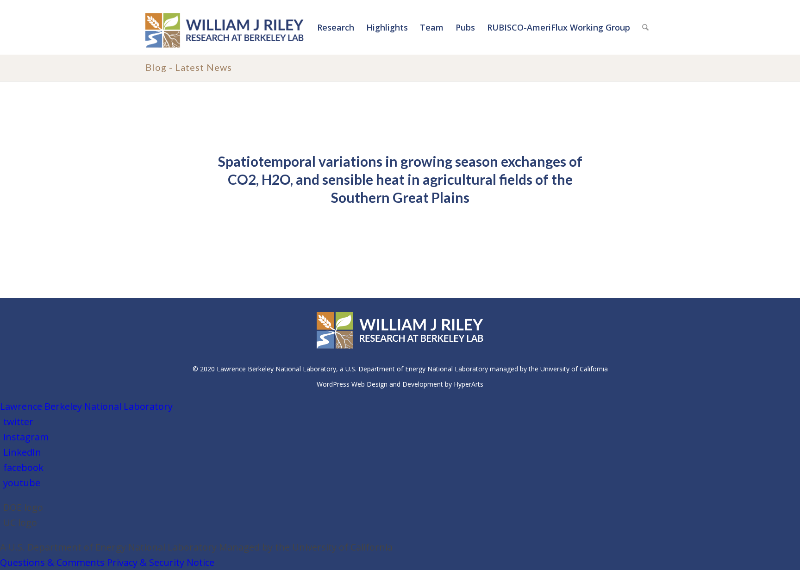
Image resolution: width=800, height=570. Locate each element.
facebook (23, 467)
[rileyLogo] (224, 29)
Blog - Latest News (188, 67)
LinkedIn (22, 452)
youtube (21, 482)
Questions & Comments (52, 562)
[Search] (645, 27)
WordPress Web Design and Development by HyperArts (400, 384)
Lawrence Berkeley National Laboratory (86, 406)
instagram (26, 437)
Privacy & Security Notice (160, 562)
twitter (18, 421)
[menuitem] (335, 27)
